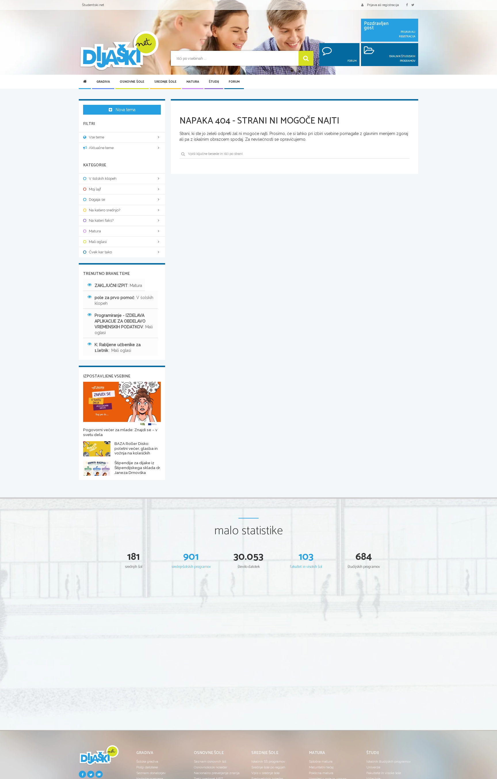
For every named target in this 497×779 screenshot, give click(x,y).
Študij (214, 81)
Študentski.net (93, 5)
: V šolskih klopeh (124, 300)
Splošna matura (320, 761)
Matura (192, 81)
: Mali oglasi (124, 324)
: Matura (118, 285)
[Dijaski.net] (119, 51)
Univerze (373, 767)
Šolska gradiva (147, 761)
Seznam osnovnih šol (210, 761)
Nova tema (125, 109)
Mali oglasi (98, 242)
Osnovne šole (132, 81)
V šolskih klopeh (102, 178)
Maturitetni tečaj (321, 767)
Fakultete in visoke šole (383, 773)
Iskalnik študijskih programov (388, 761)
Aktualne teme (101, 148)
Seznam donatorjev (151, 773)
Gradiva (103, 81)
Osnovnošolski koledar (210, 767)
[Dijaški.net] (99, 757)
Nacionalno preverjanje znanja (217, 773)
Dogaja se (97, 199)
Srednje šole (165, 81)
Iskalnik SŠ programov (268, 761)
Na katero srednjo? (104, 210)
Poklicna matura (321, 773)
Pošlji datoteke (147, 767)
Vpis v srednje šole (265, 773)
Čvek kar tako (100, 252)
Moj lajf (95, 189)
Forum (234, 81)
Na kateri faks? (101, 220)
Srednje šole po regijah (268, 767)
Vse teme (96, 137)
